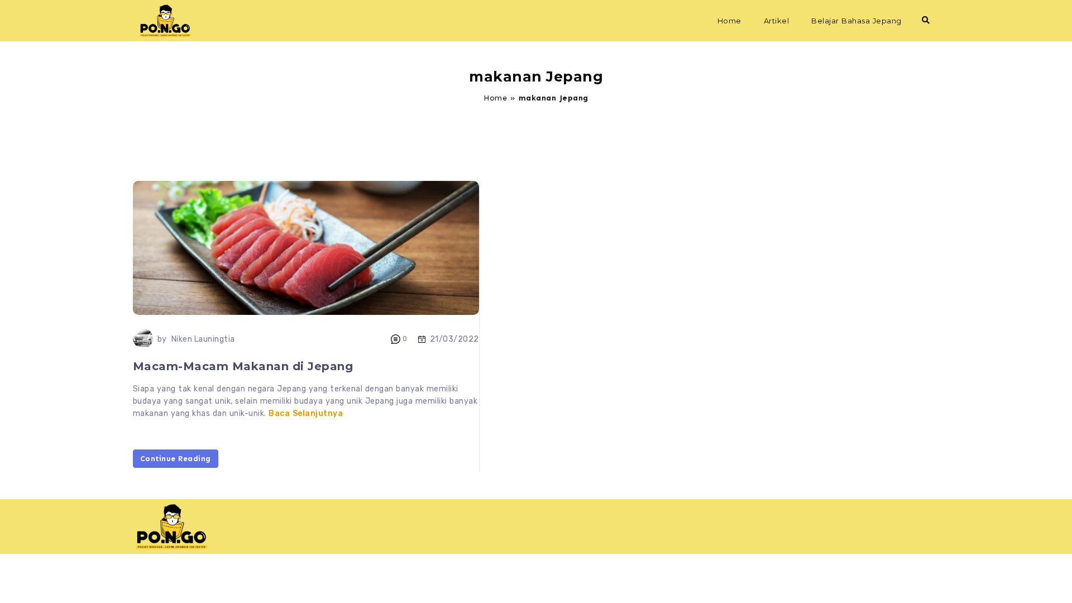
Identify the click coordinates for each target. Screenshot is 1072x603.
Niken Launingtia (203, 339)
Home (729, 20)
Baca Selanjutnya (306, 413)
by (162, 339)
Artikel (776, 20)
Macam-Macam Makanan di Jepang (243, 366)
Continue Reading (175, 458)
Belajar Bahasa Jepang (856, 20)
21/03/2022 (454, 339)
